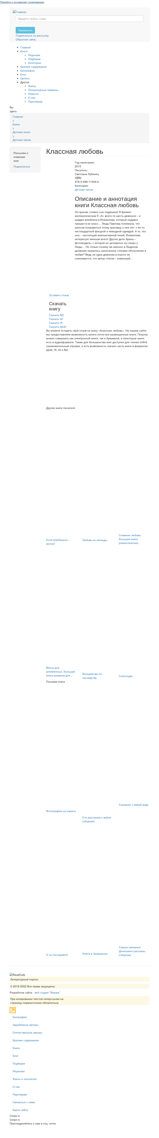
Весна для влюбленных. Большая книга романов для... (60, 671)
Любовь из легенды (94, 540)
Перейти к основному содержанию (22, 2)
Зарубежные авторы (25, 1025)
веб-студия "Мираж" (47, 992)
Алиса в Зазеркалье (95, 953)
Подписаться (22, 166)
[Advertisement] (97, 379)
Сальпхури (126, 676)
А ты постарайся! (57, 955)
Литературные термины (43, 90)
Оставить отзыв (59, 295)
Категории (34, 63)
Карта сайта (20, 1110)
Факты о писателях (25, 1079)
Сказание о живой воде (134, 804)
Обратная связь (26, 39)
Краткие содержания (33, 66)
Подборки (34, 59)
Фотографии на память (61, 811)
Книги (24, 51)
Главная (25, 47)
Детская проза (84, 189)
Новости (33, 94)
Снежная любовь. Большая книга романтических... (130, 539)
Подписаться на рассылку (32, 35)
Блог (23, 74)
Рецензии (34, 55)
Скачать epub (57, 326)
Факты (32, 86)
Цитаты (25, 78)
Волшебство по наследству (92, 676)
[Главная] (21, 11)
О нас (31, 97)
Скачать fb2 (56, 315)
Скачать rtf (55, 323)
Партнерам (35, 101)
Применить (25, 30)
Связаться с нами (24, 1102)
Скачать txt (56, 319)
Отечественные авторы (27, 1032)
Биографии (27, 70)
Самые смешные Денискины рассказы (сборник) (132, 951)
